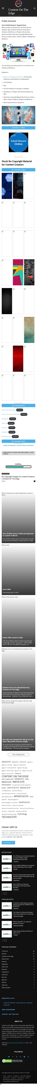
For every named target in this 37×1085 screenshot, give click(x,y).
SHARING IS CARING (18, 128)
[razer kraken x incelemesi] (18, 1084)
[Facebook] (12, 1056)
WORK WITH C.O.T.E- (8, 998)
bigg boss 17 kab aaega (22, 767)
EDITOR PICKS (7, 852)
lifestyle (4, 788)
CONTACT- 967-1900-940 (10, 1014)
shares (31, 796)
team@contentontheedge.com (16, 1043)
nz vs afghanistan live (6, 790)
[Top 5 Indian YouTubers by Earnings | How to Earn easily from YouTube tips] (7, 915)
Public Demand (5, 473)
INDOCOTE (6, 782)
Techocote (16, 861)
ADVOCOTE (6, 762)
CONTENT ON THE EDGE (15, 776)
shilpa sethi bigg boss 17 (13, 799)
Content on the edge (18, 916)
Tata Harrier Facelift (6, 805)
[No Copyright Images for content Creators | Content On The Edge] (18, 466)
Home (3, 18)
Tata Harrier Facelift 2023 (17, 805)
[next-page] (5, 893)
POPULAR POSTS (7, 899)
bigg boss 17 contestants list (20, 765)
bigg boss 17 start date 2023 (8, 773)
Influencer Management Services (14, 77)
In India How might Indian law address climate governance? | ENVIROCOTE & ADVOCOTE (23, 904)
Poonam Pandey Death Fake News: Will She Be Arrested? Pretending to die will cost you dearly (23, 876)
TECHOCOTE (9, 817)
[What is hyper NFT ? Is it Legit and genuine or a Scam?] (7, 924)
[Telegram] (24, 1056)
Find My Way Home (6, 436)
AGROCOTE (15, 762)
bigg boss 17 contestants (7, 765)
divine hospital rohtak (7, 779)
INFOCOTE (19, 782)
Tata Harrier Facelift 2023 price (27, 808)
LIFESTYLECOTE (13, 788)
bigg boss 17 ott (18, 770)
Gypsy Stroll (5, 427)
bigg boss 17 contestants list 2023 (9, 767)
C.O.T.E (3, 481)
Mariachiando (5, 418)
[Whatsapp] (28, 1056)
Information (6, 785)
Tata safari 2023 (11, 811)
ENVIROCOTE (19, 779)
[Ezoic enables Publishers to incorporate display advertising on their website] (7, 868)
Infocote (15, 869)
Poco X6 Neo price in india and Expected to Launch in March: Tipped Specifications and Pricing (24, 857)
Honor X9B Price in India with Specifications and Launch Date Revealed (21, 886)
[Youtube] (8, 1056)
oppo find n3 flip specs (22, 793)
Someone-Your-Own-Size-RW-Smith (11, 414)
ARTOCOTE (23, 762)
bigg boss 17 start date (27, 770)
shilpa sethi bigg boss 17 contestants (10, 802)
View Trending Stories (18, 754)
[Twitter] (20, 1056)
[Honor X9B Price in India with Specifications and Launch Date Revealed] (7, 887)
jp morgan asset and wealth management (21, 785)
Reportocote (16, 880)
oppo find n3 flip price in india (8, 793)
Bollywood (18, 773)
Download (19, 410)
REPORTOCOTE (21, 796)
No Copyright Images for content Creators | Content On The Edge (18, 478)
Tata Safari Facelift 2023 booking (9, 814)
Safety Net (4, 423)
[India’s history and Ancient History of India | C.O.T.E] (7, 933)
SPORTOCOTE (24, 802)
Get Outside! (5, 432)
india (27, 779)
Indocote (16, 935)
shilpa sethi (4, 799)
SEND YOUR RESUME (8, 1010)
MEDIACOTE (25, 788)
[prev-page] (3, 893)
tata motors (4, 811)
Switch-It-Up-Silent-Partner (8, 410)
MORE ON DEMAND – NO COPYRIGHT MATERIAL (18, 445)
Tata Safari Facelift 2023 (21, 811)
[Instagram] (16, 1056)
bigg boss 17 (30, 762)
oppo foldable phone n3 (7, 796)
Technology (22, 814)
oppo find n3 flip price (17, 790)
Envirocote (16, 908)
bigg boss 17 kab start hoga (7, 770)
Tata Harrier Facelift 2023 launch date (10, 808)
